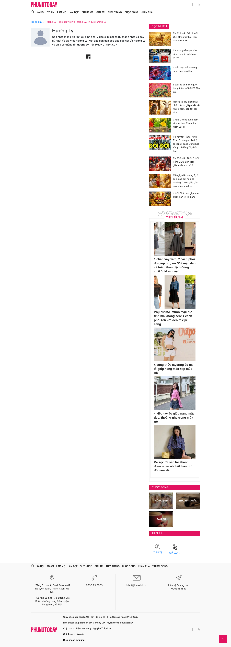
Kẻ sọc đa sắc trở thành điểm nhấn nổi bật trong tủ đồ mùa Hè (173, 466)
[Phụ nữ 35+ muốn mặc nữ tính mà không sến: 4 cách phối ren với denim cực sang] (174, 292)
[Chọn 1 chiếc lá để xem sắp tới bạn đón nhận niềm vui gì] (160, 125)
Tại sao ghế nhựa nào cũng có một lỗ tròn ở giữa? (185, 54)
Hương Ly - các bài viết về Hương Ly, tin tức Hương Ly (76, 21)
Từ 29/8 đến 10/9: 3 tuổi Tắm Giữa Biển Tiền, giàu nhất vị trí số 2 (186, 162)
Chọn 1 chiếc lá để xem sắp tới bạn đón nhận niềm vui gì (185, 123)
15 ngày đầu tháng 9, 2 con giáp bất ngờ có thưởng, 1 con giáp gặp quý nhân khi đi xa (185, 180)
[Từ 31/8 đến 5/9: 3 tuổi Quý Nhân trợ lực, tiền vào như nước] (160, 39)
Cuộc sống (131, 12)
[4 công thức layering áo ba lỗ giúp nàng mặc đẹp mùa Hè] (174, 344)
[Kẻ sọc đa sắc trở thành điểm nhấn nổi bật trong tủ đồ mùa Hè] (174, 442)
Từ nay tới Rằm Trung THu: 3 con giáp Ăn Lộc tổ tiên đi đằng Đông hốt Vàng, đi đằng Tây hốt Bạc (186, 143)
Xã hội (40, 12)
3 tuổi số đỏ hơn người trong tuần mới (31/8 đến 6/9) (186, 88)
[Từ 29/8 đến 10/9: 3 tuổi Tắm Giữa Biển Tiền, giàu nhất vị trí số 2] (160, 164)
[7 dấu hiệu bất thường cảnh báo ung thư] (160, 73)
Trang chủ (36, 21)
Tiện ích (157, 533)
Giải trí (100, 12)
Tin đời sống (160, 566)
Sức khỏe (88, 12)
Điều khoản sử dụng (74, 640)
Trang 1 (89, 57)
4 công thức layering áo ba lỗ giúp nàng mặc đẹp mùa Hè (173, 369)
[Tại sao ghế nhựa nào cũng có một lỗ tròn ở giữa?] (160, 56)
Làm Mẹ (61, 12)
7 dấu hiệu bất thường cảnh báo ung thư (185, 69)
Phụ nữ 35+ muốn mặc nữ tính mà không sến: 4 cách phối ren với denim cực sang (173, 318)
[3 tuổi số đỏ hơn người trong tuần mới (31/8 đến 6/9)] (160, 90)
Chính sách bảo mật (73, 634)
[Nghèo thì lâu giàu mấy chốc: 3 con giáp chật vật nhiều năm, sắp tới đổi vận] (160, 107)
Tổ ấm (50, 12)
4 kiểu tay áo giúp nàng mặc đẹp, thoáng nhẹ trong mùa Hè (174, 417)
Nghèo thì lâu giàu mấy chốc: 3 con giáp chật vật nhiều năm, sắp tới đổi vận (186, 107)
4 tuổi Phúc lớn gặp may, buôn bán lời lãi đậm (186, 195)
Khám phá (147, 12)
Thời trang (115, 12)
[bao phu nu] (44, 5)
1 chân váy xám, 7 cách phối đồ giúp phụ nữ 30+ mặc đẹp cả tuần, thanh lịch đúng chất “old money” (174, 265)
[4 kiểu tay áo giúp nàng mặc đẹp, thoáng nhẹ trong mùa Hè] (174, 393)
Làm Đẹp (74, 12)
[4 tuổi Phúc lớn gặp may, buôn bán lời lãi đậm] (160, 199)
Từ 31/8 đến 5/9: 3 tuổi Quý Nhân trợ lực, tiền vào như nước (185, 37)
